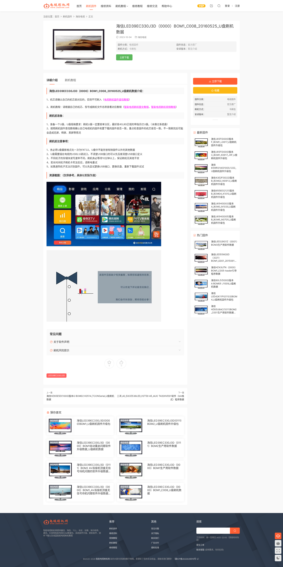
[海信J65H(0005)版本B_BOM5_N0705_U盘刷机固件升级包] (201, 220)
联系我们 (155, 538)
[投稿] (211, 5)
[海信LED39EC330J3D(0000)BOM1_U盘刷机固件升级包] (60, 425)
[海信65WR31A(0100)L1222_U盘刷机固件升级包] (201, 168)
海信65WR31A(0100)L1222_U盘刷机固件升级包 (223, 167)
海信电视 (142, 37)
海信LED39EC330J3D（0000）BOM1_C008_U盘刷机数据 (164, 490)
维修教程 (137, 6)
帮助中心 (167, 6)
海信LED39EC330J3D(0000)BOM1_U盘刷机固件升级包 (93, 422)
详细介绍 (52, 80)
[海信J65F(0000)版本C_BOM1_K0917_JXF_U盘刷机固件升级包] (201, 155)
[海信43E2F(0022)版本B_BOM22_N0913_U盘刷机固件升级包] (201, 181)
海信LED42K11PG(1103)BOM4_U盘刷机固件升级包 (224, 296)
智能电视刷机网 (103, 559)
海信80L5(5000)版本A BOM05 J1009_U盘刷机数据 (223, 283)
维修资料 (106, 6)
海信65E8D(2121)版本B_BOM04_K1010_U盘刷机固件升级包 (223, 193)
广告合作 (155, 543)
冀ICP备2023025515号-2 (186, 559)
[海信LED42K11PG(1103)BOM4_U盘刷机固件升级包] (201, 297)
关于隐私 (155, 533)
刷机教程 (120, 6)
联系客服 (200, 550)
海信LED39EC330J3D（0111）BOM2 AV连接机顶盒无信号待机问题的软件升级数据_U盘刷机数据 (94, 468)
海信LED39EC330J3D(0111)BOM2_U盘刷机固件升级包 (164, 422)
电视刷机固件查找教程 (116, 99)
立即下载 (124, 57)
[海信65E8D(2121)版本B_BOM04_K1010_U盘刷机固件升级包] (201, 194)
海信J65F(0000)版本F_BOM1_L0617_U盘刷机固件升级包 (223, 142)
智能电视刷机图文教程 (136, 106)
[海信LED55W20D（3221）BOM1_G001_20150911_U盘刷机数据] (201, 258)
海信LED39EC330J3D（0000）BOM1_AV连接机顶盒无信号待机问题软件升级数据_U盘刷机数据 (93, 490)
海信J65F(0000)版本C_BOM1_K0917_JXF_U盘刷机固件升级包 (224, 155)
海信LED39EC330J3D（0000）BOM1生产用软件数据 (163, 466)
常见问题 (155, 528)
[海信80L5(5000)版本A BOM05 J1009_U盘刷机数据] (201, 284)
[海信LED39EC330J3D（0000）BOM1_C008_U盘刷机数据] (131, 492)
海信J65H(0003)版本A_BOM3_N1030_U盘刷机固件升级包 (223, 206)
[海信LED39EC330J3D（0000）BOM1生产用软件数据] (131, 470)
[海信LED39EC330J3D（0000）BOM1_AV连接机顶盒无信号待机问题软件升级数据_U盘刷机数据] (60, 492)
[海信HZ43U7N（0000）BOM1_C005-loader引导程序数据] (201, 271)
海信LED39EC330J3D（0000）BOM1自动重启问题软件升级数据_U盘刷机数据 (94, 446)
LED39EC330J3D (56, 375)
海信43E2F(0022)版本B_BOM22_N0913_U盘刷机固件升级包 (224, 180)
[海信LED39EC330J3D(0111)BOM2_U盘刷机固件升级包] (131, 425)
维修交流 (152, 6)
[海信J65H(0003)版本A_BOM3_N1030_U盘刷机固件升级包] (201, 207)
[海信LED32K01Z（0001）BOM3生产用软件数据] (201, 245)
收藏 (216, 90)
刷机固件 (91, 6)
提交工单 (200, 545)
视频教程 (113, 538)
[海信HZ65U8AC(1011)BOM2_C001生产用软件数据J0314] (201, 310)
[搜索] (219, 5)
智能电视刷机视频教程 (163, 106)
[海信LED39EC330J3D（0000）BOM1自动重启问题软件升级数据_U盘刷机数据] (60, 448)
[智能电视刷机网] (56, 5)
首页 (79, 6)
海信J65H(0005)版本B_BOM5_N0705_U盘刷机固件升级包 (223, 219)
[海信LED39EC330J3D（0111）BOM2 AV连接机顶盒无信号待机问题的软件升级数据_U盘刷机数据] (60, 470)
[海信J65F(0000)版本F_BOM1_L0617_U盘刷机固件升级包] (201, 142)
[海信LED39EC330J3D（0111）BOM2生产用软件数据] (131, 448)
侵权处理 (155, 547)
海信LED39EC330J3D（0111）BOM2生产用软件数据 (164, 444)
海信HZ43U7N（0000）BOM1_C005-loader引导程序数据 (224, 270)
